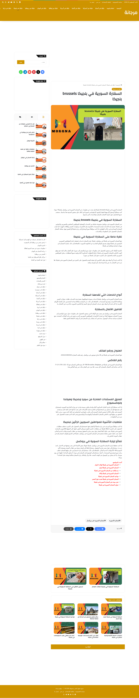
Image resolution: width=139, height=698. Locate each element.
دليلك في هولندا (40, 330)
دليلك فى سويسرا (40, 290)
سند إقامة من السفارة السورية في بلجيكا (106, 470)
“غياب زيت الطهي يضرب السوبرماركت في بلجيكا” (64, 636)
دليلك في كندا (41, 328)
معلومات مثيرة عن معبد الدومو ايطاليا (27, 150)
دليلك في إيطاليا (53, 8)
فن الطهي (42, 339)
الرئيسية (119, 8)
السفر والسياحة (40, 281)
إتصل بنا (92, 2)
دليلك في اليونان (41, 8)
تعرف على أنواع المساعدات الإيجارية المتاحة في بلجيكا (88, 636)
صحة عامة (42, 333)
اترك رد (87, 647)
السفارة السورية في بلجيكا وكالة (109, 473)
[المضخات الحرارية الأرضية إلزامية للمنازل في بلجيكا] (111, 628)
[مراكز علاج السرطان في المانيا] (41, 176)
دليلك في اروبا (41, 307)
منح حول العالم (41, 345)
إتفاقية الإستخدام (106, 2)
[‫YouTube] (29, 72)
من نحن (98, 2)
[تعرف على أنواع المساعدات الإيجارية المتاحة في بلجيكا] (87, 628)
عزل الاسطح (41, 336)
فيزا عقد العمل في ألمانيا (27, 183)
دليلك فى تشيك (41, 287)
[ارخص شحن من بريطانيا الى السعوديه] (41, 134)
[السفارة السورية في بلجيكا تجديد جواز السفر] (111, 609)
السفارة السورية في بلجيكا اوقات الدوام (107, 465)
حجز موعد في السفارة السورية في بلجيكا (106, 482)
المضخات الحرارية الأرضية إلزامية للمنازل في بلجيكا (113, 636)
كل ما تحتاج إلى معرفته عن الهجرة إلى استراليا (26, 125)
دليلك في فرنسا (40, 325)
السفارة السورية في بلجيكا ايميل (109, 468)
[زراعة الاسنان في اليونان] (41, 160)
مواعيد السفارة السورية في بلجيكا (108, 476)
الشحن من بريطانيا (29, 166)
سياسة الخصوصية (117, 2)
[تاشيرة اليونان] (41, 143)
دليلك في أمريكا (64, 8)
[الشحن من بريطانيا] (41, 168)
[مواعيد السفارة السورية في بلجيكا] (64, 609)
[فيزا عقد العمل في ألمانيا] (41, 185)
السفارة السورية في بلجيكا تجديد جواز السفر (105, 479)
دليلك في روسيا (40, 322)
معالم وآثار (42, 342)
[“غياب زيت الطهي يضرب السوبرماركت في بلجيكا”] (64, 628)
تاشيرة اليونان (30, 141)
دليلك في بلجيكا (18, 8)
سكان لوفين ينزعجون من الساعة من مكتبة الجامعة (88, 618)
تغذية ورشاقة (41, 284)
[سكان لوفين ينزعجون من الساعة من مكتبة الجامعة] (87, 609)
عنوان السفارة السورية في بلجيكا (109, 485)
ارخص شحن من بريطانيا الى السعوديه (27, 133)
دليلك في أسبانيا (99, 8)
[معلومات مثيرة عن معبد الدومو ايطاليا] (41, 151)
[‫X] (38, 72)
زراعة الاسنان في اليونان (27, 157)
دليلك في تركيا (7, 8)
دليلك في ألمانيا (76, 8)
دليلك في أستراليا (88, 8)
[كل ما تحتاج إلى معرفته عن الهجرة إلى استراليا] (41, 126)
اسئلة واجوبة (110, 8)
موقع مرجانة (59, 688)
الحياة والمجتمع (41, 278)
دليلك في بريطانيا (30, 8)
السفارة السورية (114, 520)
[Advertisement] (69, 36)
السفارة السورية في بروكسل (96, 520)
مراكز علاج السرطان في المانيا (26, 174)
